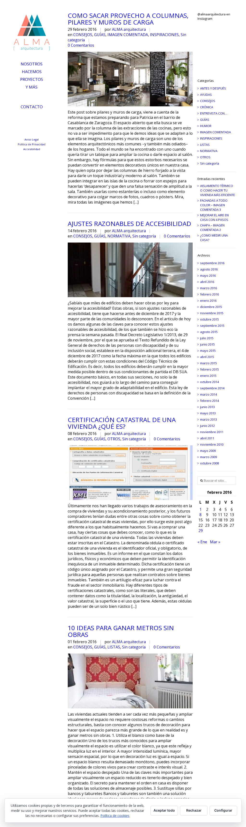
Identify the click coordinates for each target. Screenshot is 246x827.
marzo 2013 (208, 419)
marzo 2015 (208, 363)
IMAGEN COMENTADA (127, 34)
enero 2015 (208, 375)
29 (200, 530)
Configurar (223, 810)
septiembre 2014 (212, 388)
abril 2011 (207, 438)
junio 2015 (207, 344)
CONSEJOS (82, 34)
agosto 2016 (209, 269)
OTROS (113, 439)
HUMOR (205, 126)
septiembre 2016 (212, 263)
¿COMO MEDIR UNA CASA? (214, 237)
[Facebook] (33, 127)
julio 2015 (207, 338)
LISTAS (113, 647)
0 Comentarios (81, 45)
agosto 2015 (209, 332)
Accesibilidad (31, 149)
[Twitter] (28, 117)
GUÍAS (99, 34)
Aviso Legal (32, 139)
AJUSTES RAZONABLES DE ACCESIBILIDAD (129, 223)
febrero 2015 (209, 369)
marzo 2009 (208, 457)
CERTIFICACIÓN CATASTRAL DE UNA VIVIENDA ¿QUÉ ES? (122, 423)
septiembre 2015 (212, 325)
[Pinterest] (49, 117)
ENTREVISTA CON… (213, 113)
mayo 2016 (208, 275)
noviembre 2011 (211, 432)
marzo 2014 (208, 394)
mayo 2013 (208, 413)
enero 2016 (208, 300)
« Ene (202, 542)
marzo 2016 (208, 288)
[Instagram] (38, 117)
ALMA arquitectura (129, 29)
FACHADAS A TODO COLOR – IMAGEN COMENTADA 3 (214, 205)
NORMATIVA (118, 236)
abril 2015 (207, 357)
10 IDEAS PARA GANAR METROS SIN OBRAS (121, 631)
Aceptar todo (164, 810)
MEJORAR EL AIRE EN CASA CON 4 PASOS (214, 217)
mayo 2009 (208, 451)
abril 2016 (207, 282)
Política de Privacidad (31, 144)
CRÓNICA (206, 107)
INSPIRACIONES (164, 34)
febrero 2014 (209, 400)
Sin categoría (144, 236)
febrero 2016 (209, 294)
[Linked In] (17, 117)
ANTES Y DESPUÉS (213, 88)
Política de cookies (114, 815)
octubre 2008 (209, 463)
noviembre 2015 (211, 313)
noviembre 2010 (211, 444)
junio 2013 (207, 407)
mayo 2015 (208, 350)
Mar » (215, 542)
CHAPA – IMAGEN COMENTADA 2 (212, 227)
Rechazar (194, 810)
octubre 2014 (209, 382)
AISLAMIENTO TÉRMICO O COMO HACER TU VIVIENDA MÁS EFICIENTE (217, 190)
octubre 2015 (209, 319)
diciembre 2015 (211, 307)
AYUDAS (206, 94)
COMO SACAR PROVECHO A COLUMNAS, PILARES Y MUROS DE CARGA (128, 18)
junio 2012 (207, 425)
